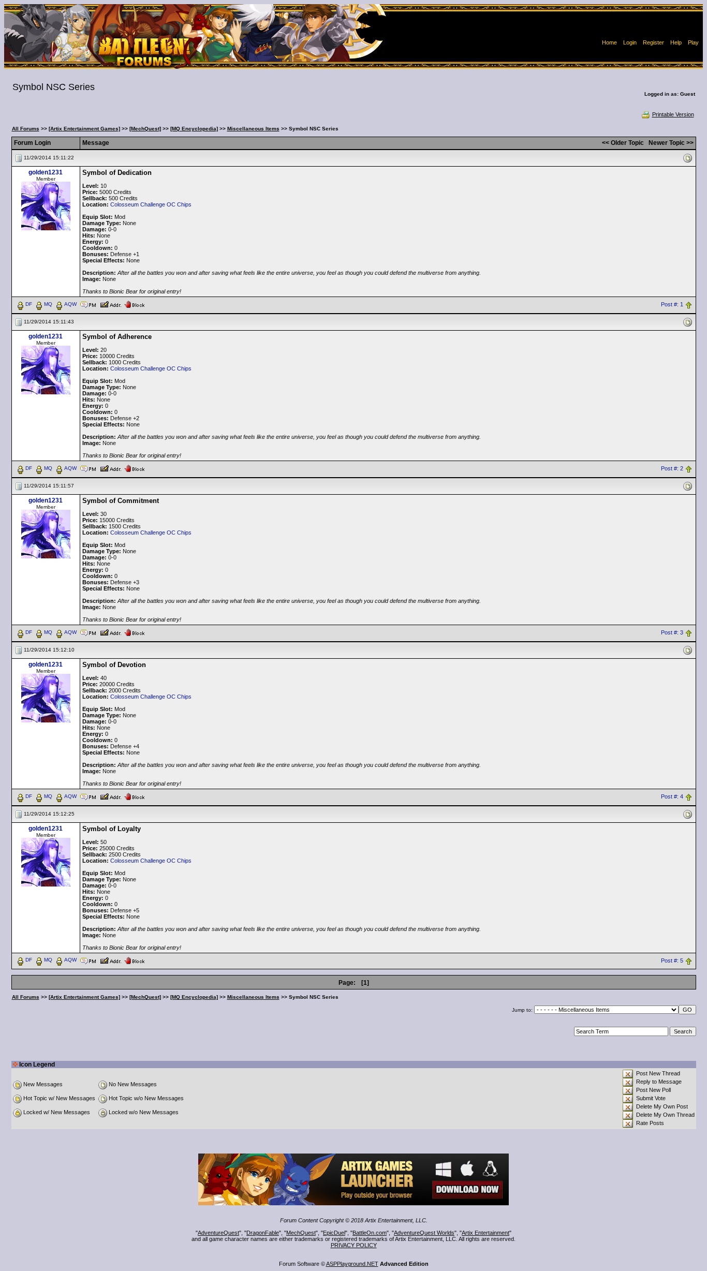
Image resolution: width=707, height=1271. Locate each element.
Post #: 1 (672, 304)
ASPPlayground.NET (352, 1264)
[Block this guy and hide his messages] (134, 304)
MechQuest (301, 1233)
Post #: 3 (672, 632)
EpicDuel (334, 1233)
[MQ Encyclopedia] (194, 128)
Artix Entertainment (485, 1233)
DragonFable (262, 1233)
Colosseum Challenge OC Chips (151, 204)
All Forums (25, 128)
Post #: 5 (672, 960)
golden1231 (45, 172)
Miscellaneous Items (253, 128)
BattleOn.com (369, 1233)
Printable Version (673, 114)
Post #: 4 (672, 796)
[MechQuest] (145, 128)
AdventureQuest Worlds (424, 1233)
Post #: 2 (672, 468)
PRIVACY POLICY (354, 1245)
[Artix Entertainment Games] (84, 128)
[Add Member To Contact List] (110, 304)
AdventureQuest (218, 1233)
